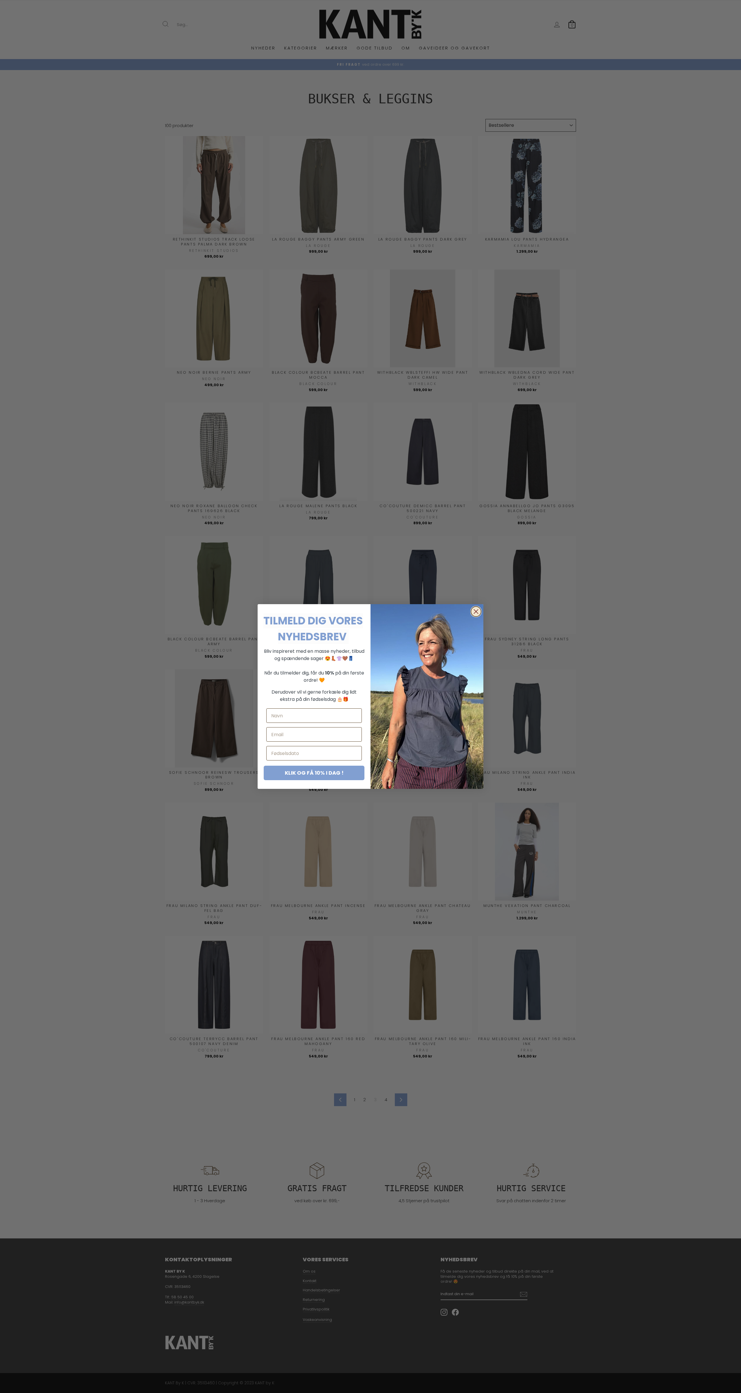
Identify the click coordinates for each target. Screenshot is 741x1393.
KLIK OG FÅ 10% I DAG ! (314, 772)
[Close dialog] (476, 611)
